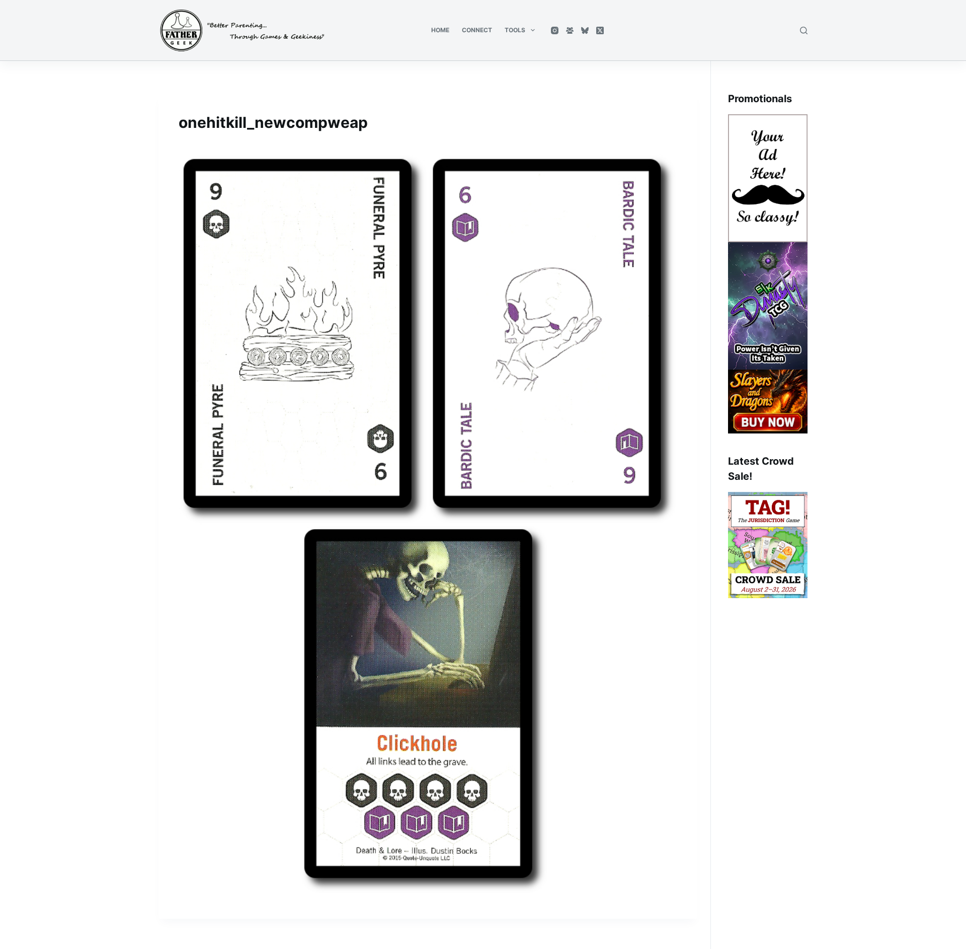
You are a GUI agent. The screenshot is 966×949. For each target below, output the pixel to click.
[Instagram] (554, 30)
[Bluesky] (585, 30)
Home (440, 30)
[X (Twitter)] (600, 30)
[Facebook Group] (570, 30)
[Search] (804, 30)
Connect (477, 30)
